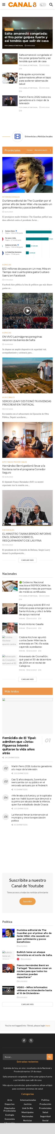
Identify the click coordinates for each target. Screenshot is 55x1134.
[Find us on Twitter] (31, 1040)
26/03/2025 (32, 618)
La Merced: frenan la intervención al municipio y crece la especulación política (29, 817)
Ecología (9, 1115)
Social (45, 1120)
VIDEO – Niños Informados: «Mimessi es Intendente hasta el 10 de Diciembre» (34, 990)
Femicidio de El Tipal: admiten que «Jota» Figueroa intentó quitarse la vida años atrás (19, 745)
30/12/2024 (32, 670)
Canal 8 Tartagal (15, 45)
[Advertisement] (27, 121)
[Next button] (50, 33)
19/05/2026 (30, 45)
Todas (29, 150)
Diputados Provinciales (14, 462)
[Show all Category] (50, 150)
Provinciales (41, 150)
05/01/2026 (45, 596)
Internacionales (11, 197)
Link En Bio (27, 1108)
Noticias (9, 29)
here (47, 1025)
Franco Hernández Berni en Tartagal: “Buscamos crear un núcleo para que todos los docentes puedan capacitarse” (34, 971)
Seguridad (45, 1116)
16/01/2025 (22, 946)
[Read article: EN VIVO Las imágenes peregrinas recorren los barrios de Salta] (27, 311)
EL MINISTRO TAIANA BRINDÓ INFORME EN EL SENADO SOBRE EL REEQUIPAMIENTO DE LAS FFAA (26, 537)
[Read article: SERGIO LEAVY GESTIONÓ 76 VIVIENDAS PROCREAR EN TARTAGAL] (27, 375)
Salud (45, 1112)
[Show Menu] (3, 4)
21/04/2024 (26, 959)
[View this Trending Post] (18, 959)
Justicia (27, 1104)
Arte (9, 1100)
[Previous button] (4, 33)
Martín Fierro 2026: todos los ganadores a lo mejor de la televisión (35, 100)
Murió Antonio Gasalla (31, 624)
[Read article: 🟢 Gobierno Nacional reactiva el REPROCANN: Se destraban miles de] (10, 586)
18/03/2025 (32, 628)
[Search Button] (51, 4)
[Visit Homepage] (22, 4)
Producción (45, 1104)
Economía (10, 1119)
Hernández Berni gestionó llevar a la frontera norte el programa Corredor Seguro (24, 469)
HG (23, 618)
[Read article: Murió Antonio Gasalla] (10, 628)
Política (45, 1100)
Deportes (10, 1104)
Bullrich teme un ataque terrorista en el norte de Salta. (34, 954)
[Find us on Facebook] (24, 1040)
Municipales (8, 397)
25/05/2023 (22, 997)
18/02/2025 (32, 651)
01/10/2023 (22, 981)
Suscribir (27, 901)
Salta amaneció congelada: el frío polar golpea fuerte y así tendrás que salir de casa (27, 37)
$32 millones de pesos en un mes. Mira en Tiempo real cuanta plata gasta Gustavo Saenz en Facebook (26, 272)
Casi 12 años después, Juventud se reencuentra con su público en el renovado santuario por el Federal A (29, 782)
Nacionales (8, 530)
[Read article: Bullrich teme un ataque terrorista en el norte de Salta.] (8, 955)
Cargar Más (27, 560)
